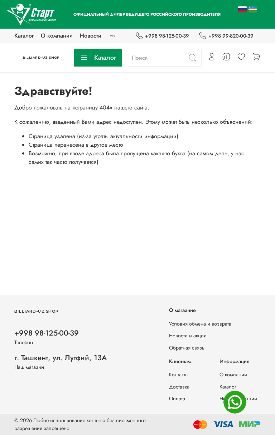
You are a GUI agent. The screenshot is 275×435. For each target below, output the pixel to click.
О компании (57, 35)
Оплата (177, 398)
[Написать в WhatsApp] (234, 402)
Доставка (179, 386)
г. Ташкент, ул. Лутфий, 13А (60, 357)
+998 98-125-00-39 (167, 35)
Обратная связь (186, 347)
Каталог (24, 35)
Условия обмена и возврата (200, 323)
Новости (90, 35)
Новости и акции (188, 335)
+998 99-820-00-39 (231, 35)
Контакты (178, 374)
